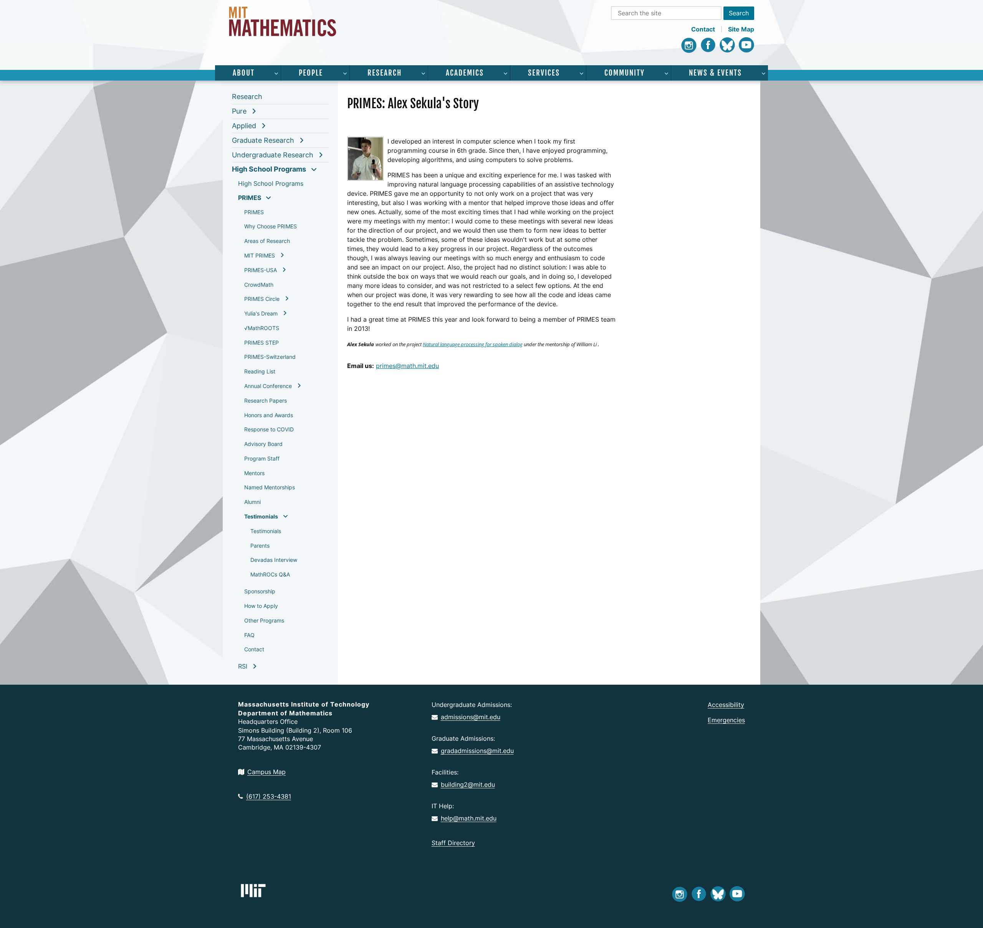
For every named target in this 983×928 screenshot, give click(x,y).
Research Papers (265, 400)
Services (544, 73)
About (244, 73)
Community (624, 73)
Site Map (741, 29)
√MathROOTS (261, 328)
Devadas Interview (273, 559)
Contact (703, 29)
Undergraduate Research (272, 155)
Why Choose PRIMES (270, 226)
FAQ (249, 635)
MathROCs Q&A (270, 574)
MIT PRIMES (259, 255)
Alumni (252, 502)
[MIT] (253, 890)
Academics (465, 73)
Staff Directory (453, 843)
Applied (244, 126)
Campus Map (266, 772)
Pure (239, 111)
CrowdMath (258, 284)
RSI (242, 666)
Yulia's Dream (261, 313)
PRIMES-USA (260, 270)
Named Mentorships (269, 487)
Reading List (259, 371)
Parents (260, 545)
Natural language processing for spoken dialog (473, 344)
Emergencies (726, 720)
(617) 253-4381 (268, 796)
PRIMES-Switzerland (270, 356)
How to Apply (261, 606)
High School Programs (269, 169)
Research (384, 73)
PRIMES (249, 197)
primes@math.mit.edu (407, 366)
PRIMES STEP (261, 342)
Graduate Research (263, 140)
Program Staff (262, 458)
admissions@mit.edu (470, 717)
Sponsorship (259, 591)
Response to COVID (269, 429)
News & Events (715, 73)
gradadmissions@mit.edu (477, 751)
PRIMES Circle (262, 299)
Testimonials (261, 516)
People (311, 73)
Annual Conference (268, 386)
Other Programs (264, 620)
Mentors (254, 473)
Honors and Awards (268, 415)
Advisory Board (263, 444)
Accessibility (726, 704)
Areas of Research (267, 241)
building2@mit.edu (468, 784)
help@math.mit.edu (468, 818)
